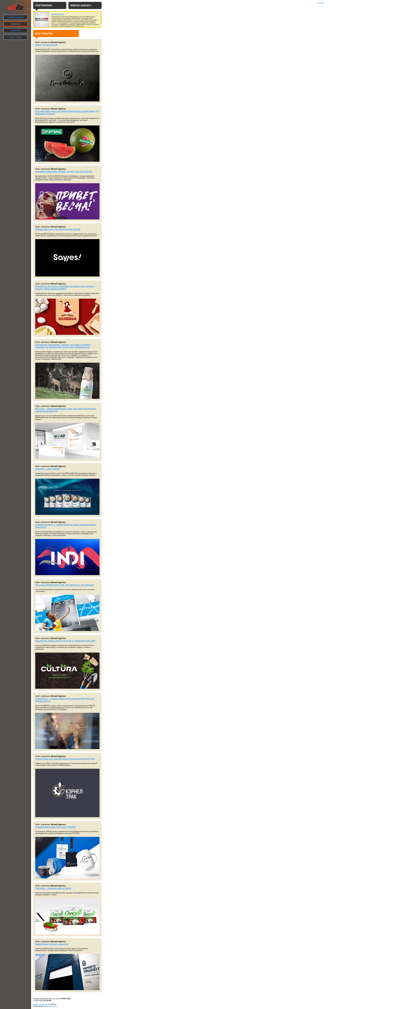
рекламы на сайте (50, 1006)
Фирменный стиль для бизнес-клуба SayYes (57, 229)
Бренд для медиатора (46, 45)
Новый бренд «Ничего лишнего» (52, 944)
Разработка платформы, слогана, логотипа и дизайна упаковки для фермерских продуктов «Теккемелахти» (62, 345)
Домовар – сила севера (47, 468)
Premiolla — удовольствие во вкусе (53, 888)
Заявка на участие (40, 1004)
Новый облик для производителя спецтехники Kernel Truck (65, 759)
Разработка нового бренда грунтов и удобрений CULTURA (65, 641)
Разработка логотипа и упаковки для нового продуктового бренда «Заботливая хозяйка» (65, 287)
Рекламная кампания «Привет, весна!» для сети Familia (63, 171)
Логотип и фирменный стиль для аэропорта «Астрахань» (64, 585)
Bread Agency (58, 14)
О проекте (320, 3)
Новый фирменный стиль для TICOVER (55, 827)
